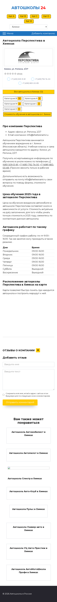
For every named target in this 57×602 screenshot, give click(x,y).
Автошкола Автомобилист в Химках (28, 433)
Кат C (34, 16)
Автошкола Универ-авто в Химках (28, 528)
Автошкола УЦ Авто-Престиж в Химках (28, 550)
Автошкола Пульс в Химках (28, 509)
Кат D (46, 16)
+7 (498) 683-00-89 (30, 83)
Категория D (10, 109)
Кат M (29, 21)
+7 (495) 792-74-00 (42, 79)
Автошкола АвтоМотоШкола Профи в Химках (28, 571)
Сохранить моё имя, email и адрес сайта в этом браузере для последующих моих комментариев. (28, 394)
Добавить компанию (43, 33)
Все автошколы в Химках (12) (28, 92)
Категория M (10, 104)
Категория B (10, 98)
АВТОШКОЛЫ (25, 7)
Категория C (31, 104)
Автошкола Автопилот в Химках (28, 453)
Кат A (11, 16)
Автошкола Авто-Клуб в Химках (28, 491)
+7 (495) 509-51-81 (18, 79)
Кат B (23, 16)
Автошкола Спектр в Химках (25, 478)
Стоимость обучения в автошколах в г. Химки (27, 114)
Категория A (31, 98)
